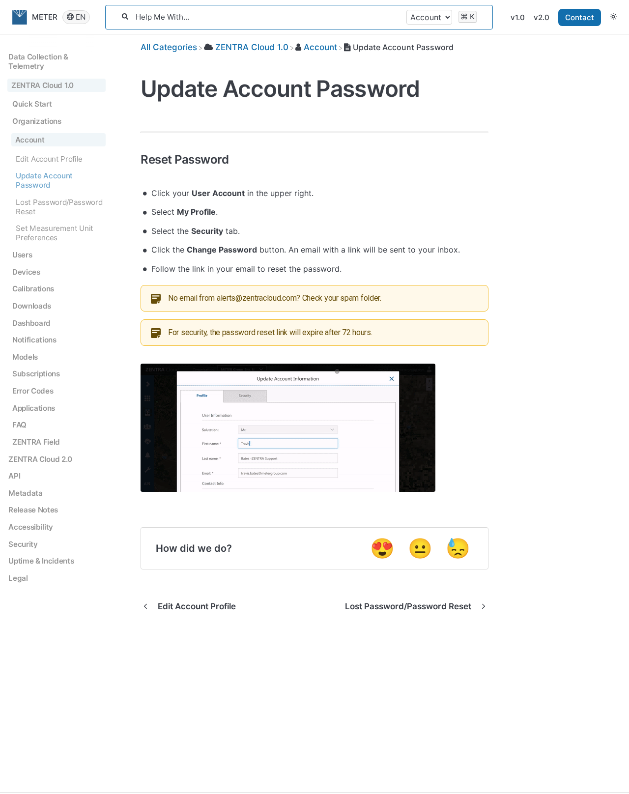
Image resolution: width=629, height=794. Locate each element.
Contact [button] (579, 17)
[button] (613, 17)
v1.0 (518, 17)
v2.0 (541, 17)
